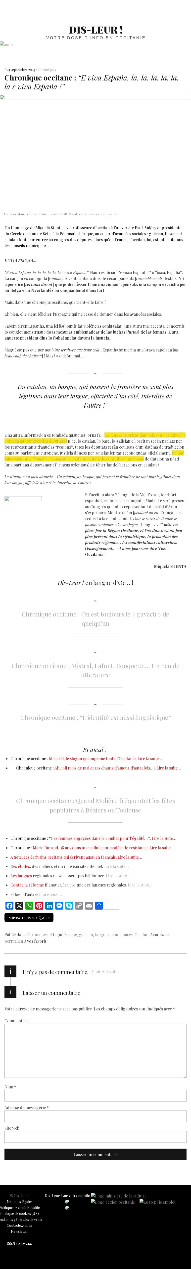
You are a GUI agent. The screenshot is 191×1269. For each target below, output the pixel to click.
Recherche (183, 5)
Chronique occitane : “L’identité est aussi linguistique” (95, 717)
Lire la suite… (116, 866)
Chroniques (47, 70)
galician (86, 934)
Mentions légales (19, 1201)
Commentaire (16, 1020)
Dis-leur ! (96, 29)
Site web (11, 1127)
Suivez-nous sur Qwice (28, 917)
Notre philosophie (172, 5)
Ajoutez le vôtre (105, 971)
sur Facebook (139, 5)
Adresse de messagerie (26, 1107)
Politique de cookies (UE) (19, 1213)
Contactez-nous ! (161, 5)
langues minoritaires (114, 934)
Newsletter (19, 1231)
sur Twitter (150, 5)
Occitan (141, 934)
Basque (70, 934)
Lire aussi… (51, 894)
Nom (10, 1086)
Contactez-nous (19, 1225)
